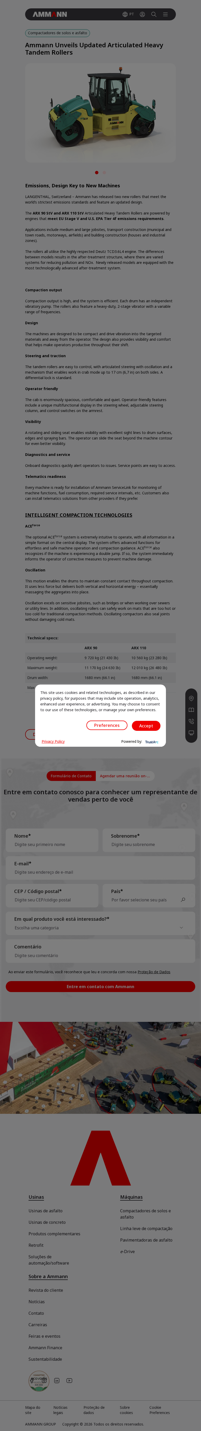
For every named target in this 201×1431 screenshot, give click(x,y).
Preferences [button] (107, 725)
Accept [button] (146, 726)
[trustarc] (151, 741)
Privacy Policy (53, 741)
